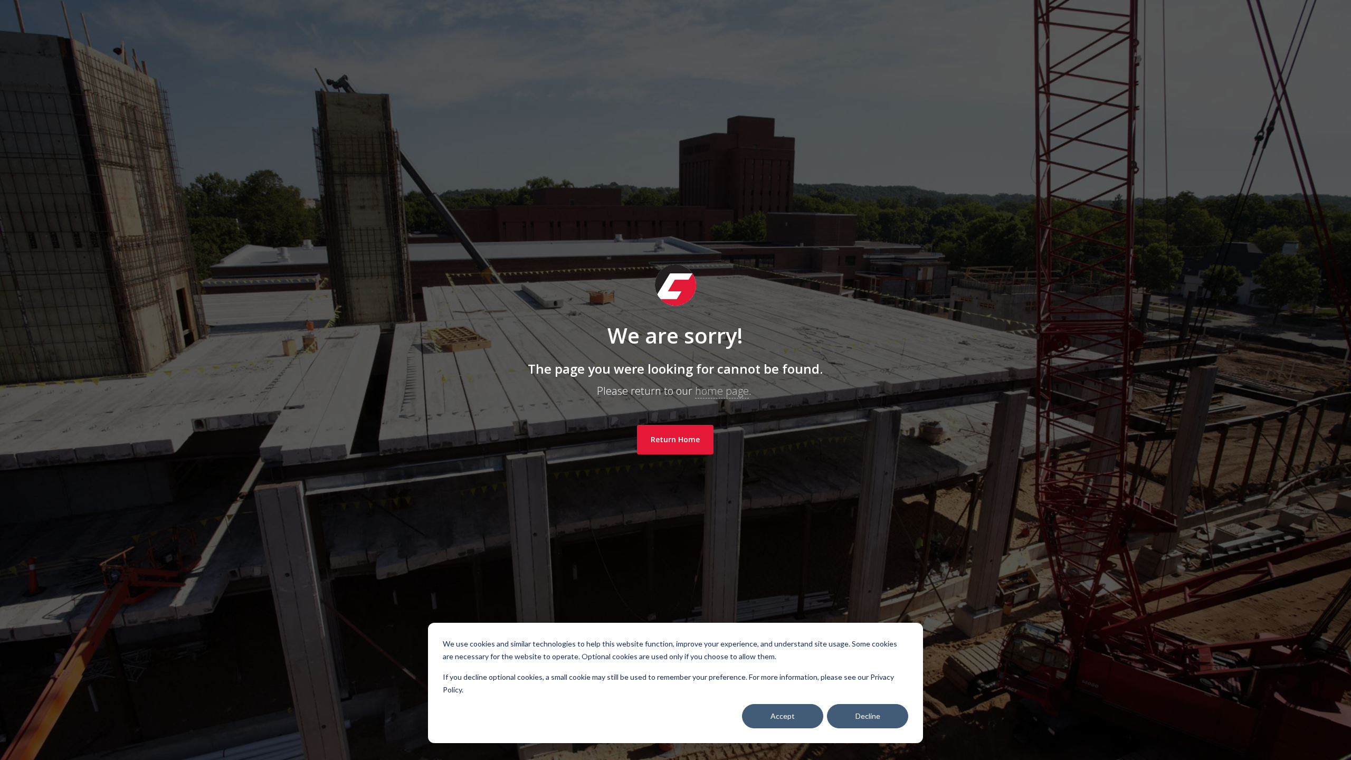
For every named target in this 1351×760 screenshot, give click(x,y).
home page (722, 391)
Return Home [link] (675, 439)
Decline (867, 715)
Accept (782, 715)
